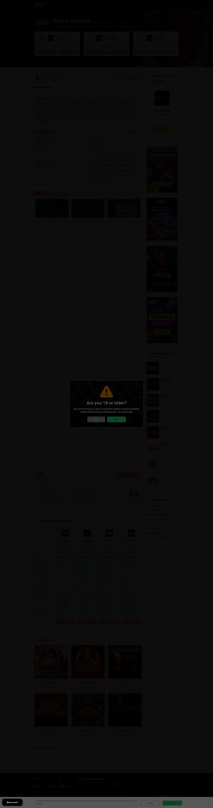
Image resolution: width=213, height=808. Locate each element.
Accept (172, 803)
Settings (150, 803)
